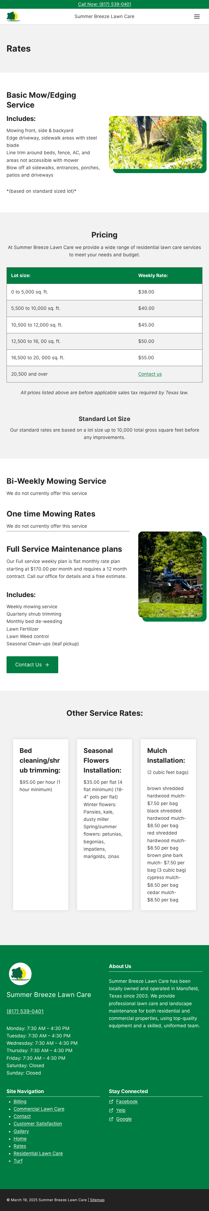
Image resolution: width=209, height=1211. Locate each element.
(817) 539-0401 (25, 1011)
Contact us (150, 374)
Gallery (21, 1131)
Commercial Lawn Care (39, 1109)
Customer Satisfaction (38, 1123)
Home (20, 1138)
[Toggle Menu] (196, 16)
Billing (20, 1101)
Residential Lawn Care (38, 1153)
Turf (18, 1160)
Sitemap (97, 1200)
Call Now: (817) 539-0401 (104, 4)
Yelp (120, 1110)
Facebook (127, 1101)
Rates (20, 1146)
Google (124, 1119)
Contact (22, 1116)
